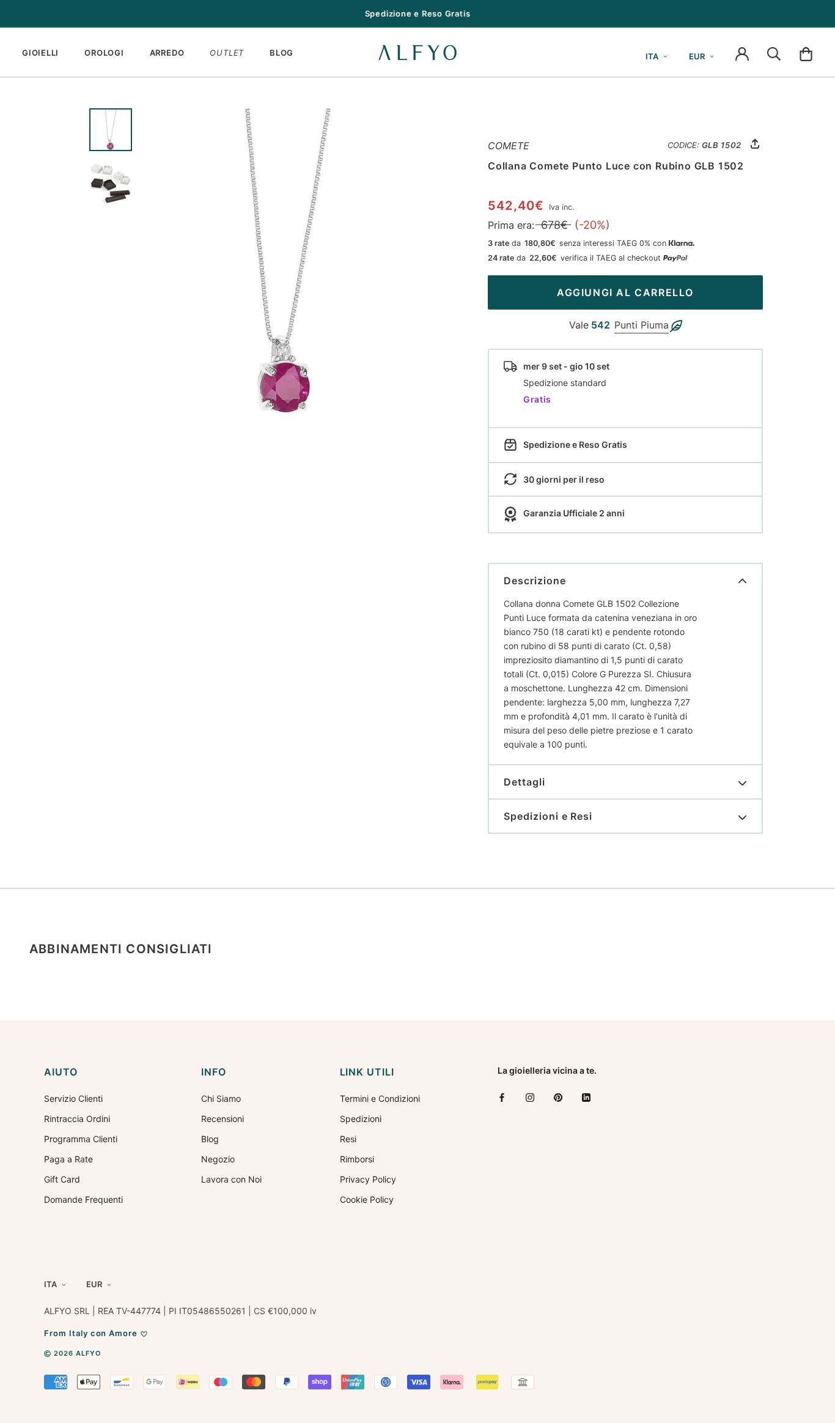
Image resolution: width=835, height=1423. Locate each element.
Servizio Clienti (73, 1098)
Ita (652, 56)
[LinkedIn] (586, 1097)
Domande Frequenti (83, 1199)
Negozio (218, 1159)
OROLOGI (103, 53)
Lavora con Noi (231, 1179)
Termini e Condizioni (380, 1098)
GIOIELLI (40, 53)
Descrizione (535, 580)
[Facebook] (502, 1097)
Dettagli (524, 782)
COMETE (508, 145)
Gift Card (62, 1179)
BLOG (281, 53)
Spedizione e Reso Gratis (418, 13)
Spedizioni (360, 1118)
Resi (348, 1139)
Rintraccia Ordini (77, 1118)
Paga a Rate (68, 1159)
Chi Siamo (221, 1098)
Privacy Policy (368, 1179)
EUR (697, 56)
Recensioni (222, 1118)
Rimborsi (357, 1159)
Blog (210, 1139)
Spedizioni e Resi (548, 816)
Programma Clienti (80, 1139)
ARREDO (167, 53)
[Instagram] (530, 1097)
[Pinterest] (558, 1097)
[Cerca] (774, 52)
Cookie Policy (367, 1199)
